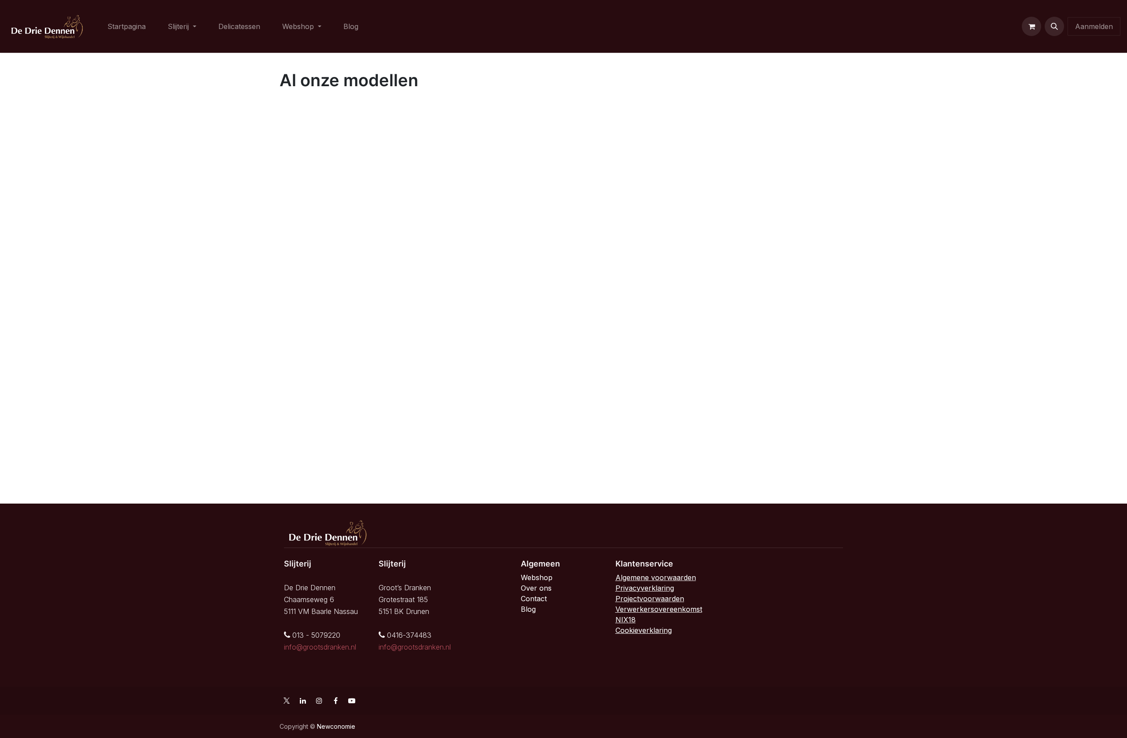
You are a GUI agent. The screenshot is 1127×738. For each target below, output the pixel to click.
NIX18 (625, 619)
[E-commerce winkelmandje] (1031, 26)
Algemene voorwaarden (655, 577)
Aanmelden (1094, 26)
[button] (1054, 26)
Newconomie (336, 726)
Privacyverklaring (644, 588)
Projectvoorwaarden (649, 598)
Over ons (536, 588)
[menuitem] (126, 26)
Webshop (536, 577)
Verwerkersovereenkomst (658, 609)
